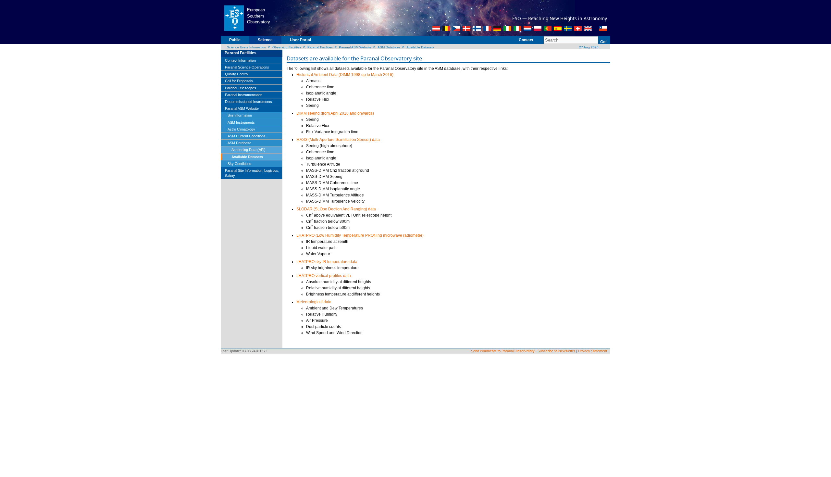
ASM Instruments (241, 122)
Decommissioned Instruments (248, 102)
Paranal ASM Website (355, 47)
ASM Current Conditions (247, 136)
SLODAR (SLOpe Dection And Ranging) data (336, 209)
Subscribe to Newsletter (556, 351)
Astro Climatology (241, 129)
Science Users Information (246, 47)
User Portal (300, 40)
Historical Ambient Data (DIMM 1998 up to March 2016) (344, 74)
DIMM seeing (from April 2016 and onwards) (335, 113)
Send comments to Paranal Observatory (503, 351)
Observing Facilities (286, 47)
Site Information (240, 115)
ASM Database (389, 47)
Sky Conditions (239, 164)
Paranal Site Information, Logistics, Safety (252, 173)
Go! (603, 42)
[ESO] (234, 17)
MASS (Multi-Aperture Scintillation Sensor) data (338, 139)
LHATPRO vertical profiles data (323, 275)
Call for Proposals (239, 81)
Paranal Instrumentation (243, 95)
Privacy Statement (592, 351)
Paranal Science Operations (247, 67)
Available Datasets (420, 47)
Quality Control (236, 74)
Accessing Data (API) (248, 150)
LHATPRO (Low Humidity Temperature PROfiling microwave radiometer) (360, 235)
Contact (526, 40)
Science (265, 40)
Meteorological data (313, 302)
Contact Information (240, 60)
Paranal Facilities (320, 47)
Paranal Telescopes (240, 88)
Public (235, 40)
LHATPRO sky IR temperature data (326, 261)
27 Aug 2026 (588, 47)
